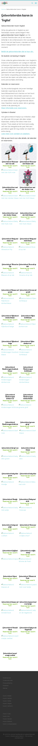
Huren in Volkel (7, 701)
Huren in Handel (7, 719)
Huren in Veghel (7, 703)
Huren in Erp (6, 716)
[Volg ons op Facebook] (19, 743)
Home (3, 9)
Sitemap (5, 688)
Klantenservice (7, 678)
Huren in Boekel (7, 695)
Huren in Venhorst (7, 706)
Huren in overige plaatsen (10, 724)
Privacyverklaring (7, 683)
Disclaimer (6, 685)
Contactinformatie (8, 680)
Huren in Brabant (7, 721)
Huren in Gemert (7, 698)
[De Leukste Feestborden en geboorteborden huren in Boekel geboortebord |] (4, 3)
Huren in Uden (7, 713)
